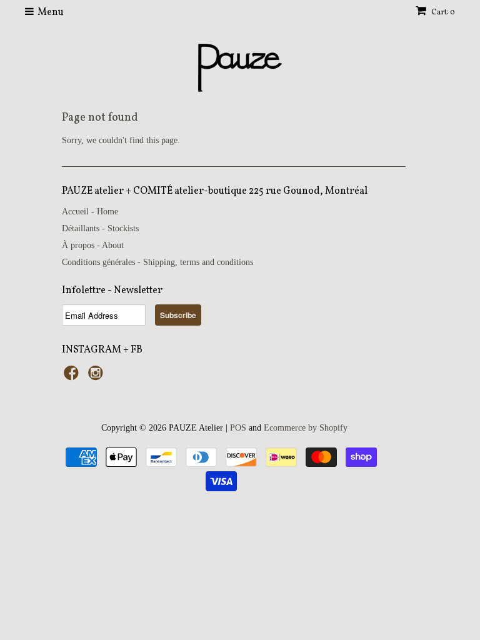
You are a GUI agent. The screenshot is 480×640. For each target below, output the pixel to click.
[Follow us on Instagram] (97, 377)
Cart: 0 (442, 13)
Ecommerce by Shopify (306, 427)
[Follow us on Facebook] (73, 377)
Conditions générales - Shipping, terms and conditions (157, 262)
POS (238, 427)
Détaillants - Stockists (100, 228)
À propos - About (93, 245)
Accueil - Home (90, 211)
